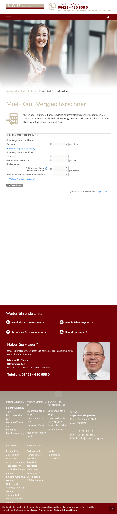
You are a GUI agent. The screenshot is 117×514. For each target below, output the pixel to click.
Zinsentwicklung (56, 429)
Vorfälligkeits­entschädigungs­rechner (15, 498)
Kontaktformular (75, 332)
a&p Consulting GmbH (16, 90)
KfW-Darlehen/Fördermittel (15, 422)
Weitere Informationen (65, 510)
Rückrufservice (35, 480)
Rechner (34, 90)
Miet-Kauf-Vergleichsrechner (15, 460)
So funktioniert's (35, 451)
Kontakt (52, 451)
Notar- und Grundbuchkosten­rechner (16, 487)
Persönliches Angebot (77, 322)
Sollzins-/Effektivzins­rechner (17, 478)
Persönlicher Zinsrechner (26, 322)
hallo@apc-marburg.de (90, 438)
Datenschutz (54, 458)
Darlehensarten (14, 415)
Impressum (54, 454)
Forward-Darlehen (57, 425)
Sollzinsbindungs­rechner (15, 471)
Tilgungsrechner (14, 465)
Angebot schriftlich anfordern (32, 465)
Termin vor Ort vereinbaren (28, 332)
